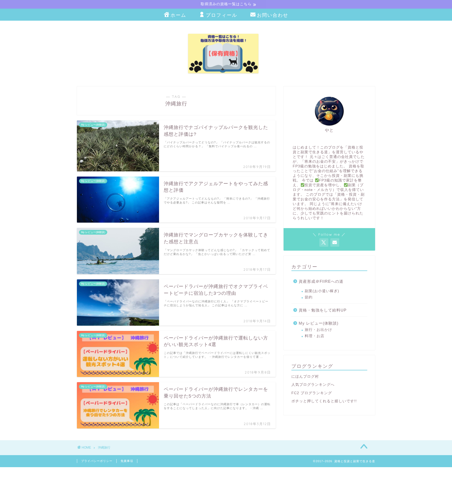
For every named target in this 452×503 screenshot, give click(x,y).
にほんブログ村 (305, 376)
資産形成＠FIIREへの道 (321, 281)
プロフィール (221, 15)
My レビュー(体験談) (318, 323)
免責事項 (127, 460)
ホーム (178, 15)
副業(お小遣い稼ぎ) (322, 291)
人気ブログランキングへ (313, 385)
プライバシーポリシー (96, 460)
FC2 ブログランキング (311, 393)
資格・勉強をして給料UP (323, 310)
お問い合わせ (272, 15)
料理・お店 (314, 336)
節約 (309, 297)
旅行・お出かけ (318, 330)
